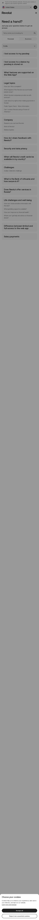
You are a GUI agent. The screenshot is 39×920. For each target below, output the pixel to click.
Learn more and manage (9, 904)
